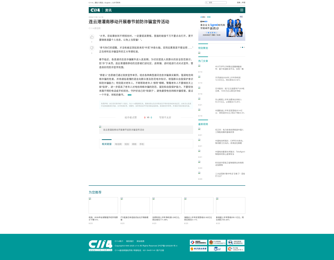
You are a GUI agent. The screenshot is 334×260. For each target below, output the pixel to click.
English (108, 2)
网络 (142, 86)
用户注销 (160, 250)
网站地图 (140, 241)
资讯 (108, 10)
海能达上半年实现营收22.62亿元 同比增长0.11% (198, 218)
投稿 (238, 2)
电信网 (189, 75)
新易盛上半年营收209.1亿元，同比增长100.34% (230, 218)
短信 (127, 35)
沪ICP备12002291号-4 (167, 245)
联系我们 (130, 241)
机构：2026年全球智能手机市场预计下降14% (103, 218)
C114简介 (119, 241)
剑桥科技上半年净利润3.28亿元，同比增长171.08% (166, 218)
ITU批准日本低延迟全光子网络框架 (134, 218)
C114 (91, 2)
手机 (121, 90)
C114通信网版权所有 (124, 250)
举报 (243, 2)
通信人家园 (99, 2)
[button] (240, 47)
